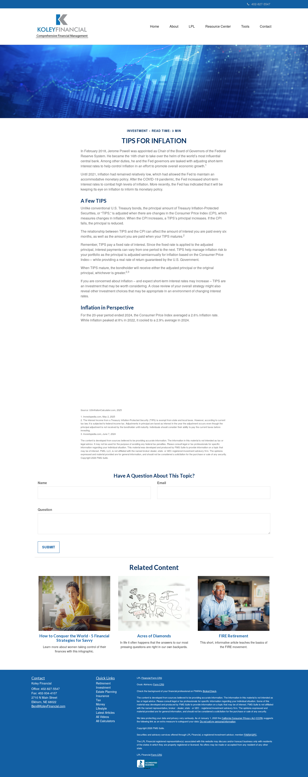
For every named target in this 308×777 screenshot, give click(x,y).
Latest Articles (105, 712)
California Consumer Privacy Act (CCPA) (242, 718)
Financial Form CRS (151, 677)
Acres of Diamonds (154, 636)
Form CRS (158, 684)
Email (161, 483)
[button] (174, 26)
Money (100, 704)
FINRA (247, 734)
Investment (103, 687)
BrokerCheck (209, 691)
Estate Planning (106, 691)
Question (45, 509)
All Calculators (105, 721)
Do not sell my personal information (218, 721)
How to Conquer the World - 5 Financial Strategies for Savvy (74, 638)
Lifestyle (101, 708)
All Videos (102, 717)
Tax (98, 700)
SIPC (254, 734)
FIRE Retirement (233, 636)
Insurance (102, 696)
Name (42, 483)
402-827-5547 (260, 4)
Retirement (103, 683)
